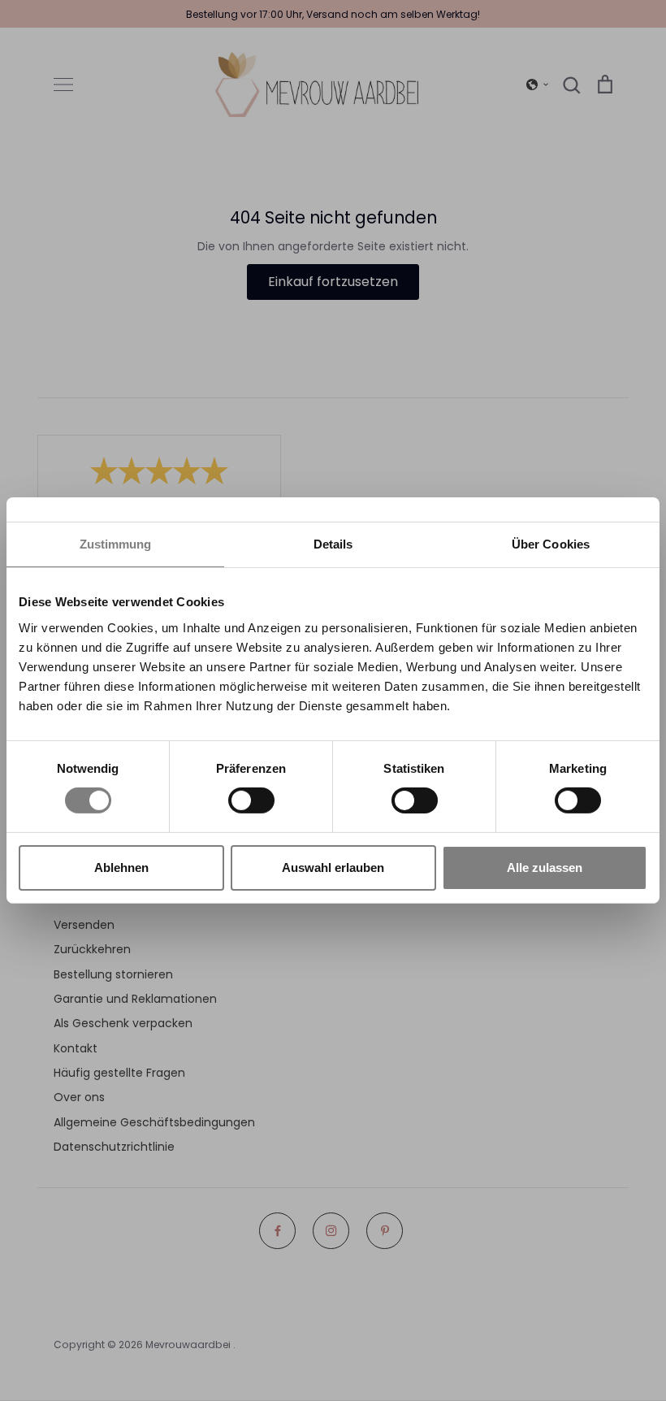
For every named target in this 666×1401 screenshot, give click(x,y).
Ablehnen (121, 867)
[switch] (251, 800)
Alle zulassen (544, 867)
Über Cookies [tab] (551, 544)
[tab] (333, 545)
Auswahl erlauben (333, 867)
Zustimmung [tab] (116, 544)
